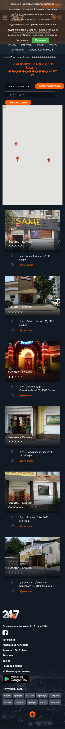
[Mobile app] (15, 679)
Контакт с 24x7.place (14, 650)
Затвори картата (49, 86)
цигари (18, 695)
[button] (17, 159)
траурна (55, 695)
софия (30, 695)
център (20, 702)
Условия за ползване (41, 50)
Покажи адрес (18, 102)
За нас (6, 660)
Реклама (7, 655)
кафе (7, 695)
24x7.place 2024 (39, 626)
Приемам (40, 40)
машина (55, 702)
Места (40, 45)
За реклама (18, 50)
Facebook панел (12, 666)
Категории (26, 45)
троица (42, 695)
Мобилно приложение (16, 671)
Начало (12, 45)
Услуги (53, 45)
